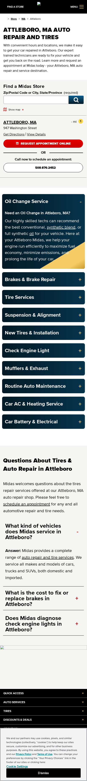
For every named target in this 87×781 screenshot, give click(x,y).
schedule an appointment (26, 504)
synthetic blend (61, 227)
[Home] (4, 18)
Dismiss (43, 773)
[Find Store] (76, 100)
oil (31, 233)
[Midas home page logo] (43, 6)
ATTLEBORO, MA (20, 122)
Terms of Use (44, 754)
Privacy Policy (23, 754)
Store (14, 18)
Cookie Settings (17, 766)
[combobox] (36, 100)
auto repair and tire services (48, 557)
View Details (36, 134)
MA (23, 18)
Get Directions (13, 134)
